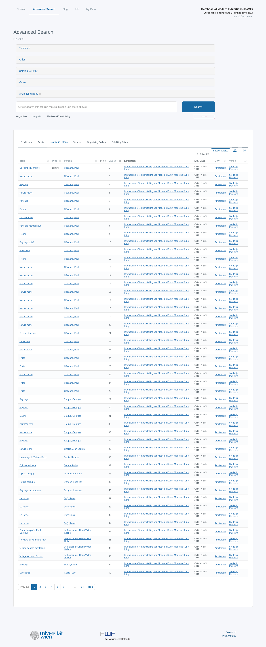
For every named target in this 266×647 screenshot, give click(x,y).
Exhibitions (26, 142)
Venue (22, 82)
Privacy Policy (229, 636)
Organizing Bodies (96, 142)
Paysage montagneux (30, 226)
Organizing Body (28, 93)
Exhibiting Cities (120, 142)
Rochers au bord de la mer (33, 540)
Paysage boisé (27, 242)
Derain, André (71, 465)
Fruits (22, 358)
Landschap (25, 573)
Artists (41, 142)
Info (77, 9)
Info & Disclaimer (243, 16)
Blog (65, 9)
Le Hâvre (24, 498)
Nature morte (26, 176)
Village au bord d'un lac (31, 556)
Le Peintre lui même (30, 168)
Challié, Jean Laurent (74, 449)
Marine (23, 416)
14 (82, 587)
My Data (91, 9)
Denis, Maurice (71, 457)
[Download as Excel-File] (235, 150)
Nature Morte (26, 349)
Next (90, 587)
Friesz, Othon (70, 564)
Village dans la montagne (32, 548)
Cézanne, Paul (71, 168)
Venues (77, 142)
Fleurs (23, 209)
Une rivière (25, 341)
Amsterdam (220, 168)
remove (204, 116)
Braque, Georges (72, 399)
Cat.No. (113, 161)
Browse (21, 9)
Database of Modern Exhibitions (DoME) (227, 11)
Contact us (231, 632)
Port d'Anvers (26, 424)
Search (198, 106)
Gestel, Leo (69, 573)
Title (22, 161)
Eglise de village (28, 465)
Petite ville (25, 250)
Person (68, 161)
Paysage (24, 184)
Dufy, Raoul (69, 498)
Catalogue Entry (28, 71)
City (217, 161)
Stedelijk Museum (233, 167)
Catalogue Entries (58, 142)
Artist (22, 59)
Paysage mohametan (30, 490)
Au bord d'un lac (27, 333)
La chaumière (26, 217)
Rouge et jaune (27, 482)
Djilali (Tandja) (27, 473)
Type (54, 161)
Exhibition (24, 48)
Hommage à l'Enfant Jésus (33, 457)
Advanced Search (44, 9)
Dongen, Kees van (73, 473)
